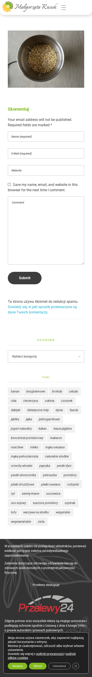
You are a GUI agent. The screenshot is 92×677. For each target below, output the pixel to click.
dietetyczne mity (38, 410)
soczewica (53, 493)
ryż (13, 493)
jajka (29, 419)
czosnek (67, 401)
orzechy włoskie (21, 466)
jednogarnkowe (49, 419)
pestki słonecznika (23, 475)
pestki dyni (64, 466)
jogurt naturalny (21, 428)
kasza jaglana (63, 428)
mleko (34, 447)
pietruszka (50, 475)
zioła (41, 521)
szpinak (70, 503)
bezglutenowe (35, 391)
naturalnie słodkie (57, 456)
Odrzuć (37, 666)
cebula (73, 391)
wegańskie (63, 512)
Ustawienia (59, 666)
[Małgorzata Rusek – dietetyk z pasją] (30, 6)
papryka (44, 466)
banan (15, 391)
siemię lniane (30, 493)
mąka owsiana (55, 447)
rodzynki (73, 484)
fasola (74, 410)
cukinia (49, 401)
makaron (56, 438)
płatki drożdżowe (22, 484)
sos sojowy (18, 503)
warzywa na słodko (36, 512)
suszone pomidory (45, 503)
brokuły (57, 391)
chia (13, 401)
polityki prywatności (50, 654)
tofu (13, 512)
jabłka (15, 419)
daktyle (15, 410)
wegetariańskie (21, 521)
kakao (43, 428)
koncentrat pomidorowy (27, 438)
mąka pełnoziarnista (24, 456)
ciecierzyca (30, 401)
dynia (59, 410)
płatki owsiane (50, 484)
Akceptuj (17, 666)
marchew (17, 447)
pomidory (70, 475)
